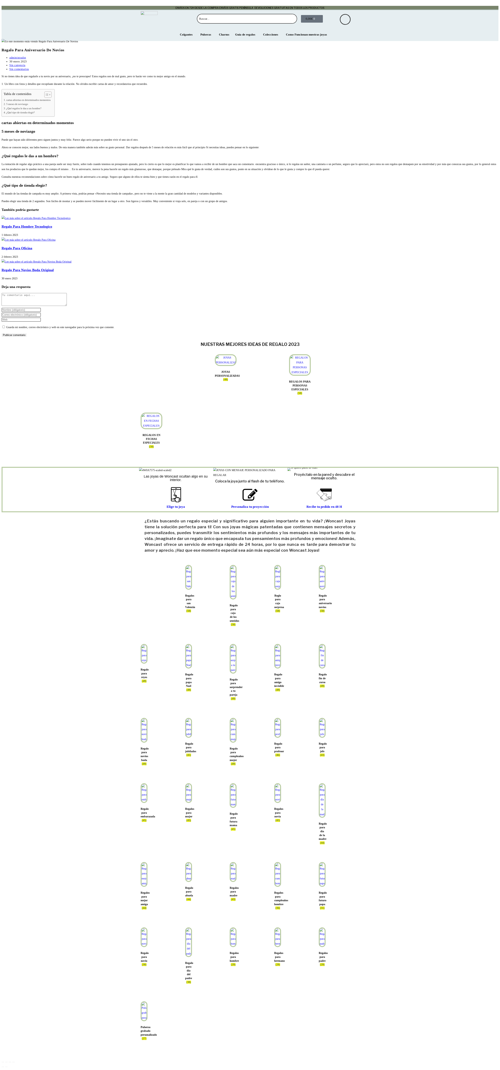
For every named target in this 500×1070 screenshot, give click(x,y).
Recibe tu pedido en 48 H (324, 507)
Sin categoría (17, 65)
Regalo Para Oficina (17, 248)
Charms (224, 34)
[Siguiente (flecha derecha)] (6, 1066)
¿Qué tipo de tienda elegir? (20, 112)
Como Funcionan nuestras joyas (306, 34)
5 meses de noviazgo (17, 104)
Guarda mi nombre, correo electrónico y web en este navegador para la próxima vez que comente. (60, 327)
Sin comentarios (19, 69)
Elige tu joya (176, 507)
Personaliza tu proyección (250, 507)
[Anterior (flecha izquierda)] (3, 1066)
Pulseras (205, 34)
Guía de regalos (245, 34)
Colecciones (270, 34)
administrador (17, 57)
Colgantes (186, 34)
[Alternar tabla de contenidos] (46, 94)
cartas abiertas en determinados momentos (28, 100)
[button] (291, 469)
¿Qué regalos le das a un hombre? (23, 108)
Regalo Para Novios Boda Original (28, 270)
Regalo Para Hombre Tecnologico (27, 226)
